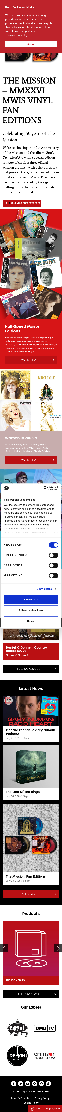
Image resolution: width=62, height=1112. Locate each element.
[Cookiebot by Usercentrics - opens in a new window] (44, 488)
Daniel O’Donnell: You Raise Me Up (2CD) (31, 649)
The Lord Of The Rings (23, 792)
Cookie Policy (31, 1102)
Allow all (31, 599)
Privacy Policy (41, 1098)
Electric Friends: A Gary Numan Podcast (30, 731)
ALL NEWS (28, 894)
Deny (31, 621)
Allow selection (31, 610)
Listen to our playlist (46, 1108)
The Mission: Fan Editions (26, 876)
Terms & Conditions (21, 1098)
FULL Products (28, 994)
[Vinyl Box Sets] (31, 948)
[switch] (53, 555)
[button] (31, 112)
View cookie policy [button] (16, 35)
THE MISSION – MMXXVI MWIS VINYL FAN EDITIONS (29, 100)
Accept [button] (31, 44)
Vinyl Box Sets (17, 980)
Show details (44, 588)
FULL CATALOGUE (28, 668)
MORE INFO (28, 359)
